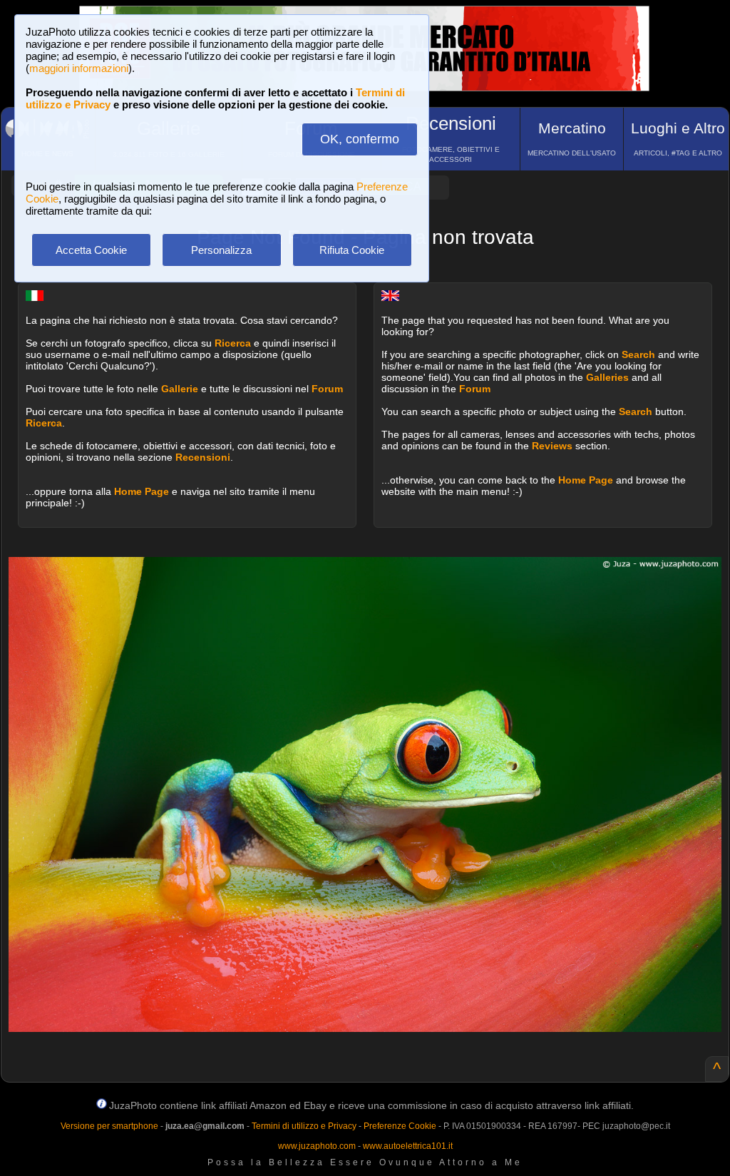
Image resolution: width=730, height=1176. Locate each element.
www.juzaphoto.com (317, 1146)
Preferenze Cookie (400, 1126)
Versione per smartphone (109, 1126)
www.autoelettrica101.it (408, 1146)
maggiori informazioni (78, 68)
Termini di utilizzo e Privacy (304, 1126)
